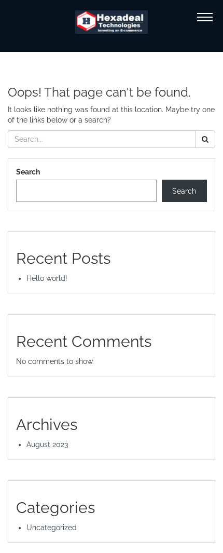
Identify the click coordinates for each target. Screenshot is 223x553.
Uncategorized (51, 527)
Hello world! (46, 278)
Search (28, 172)
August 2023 (47, 444)
